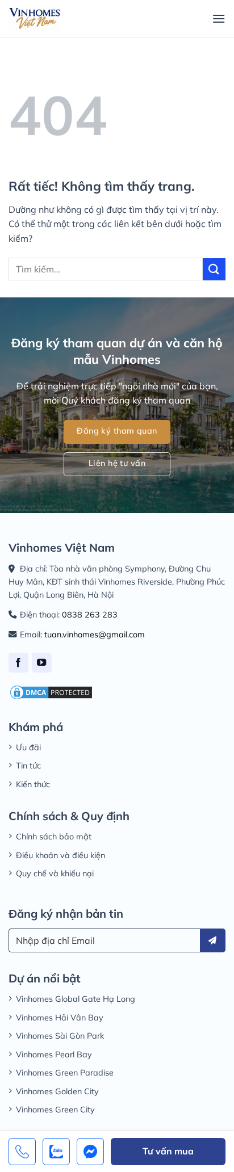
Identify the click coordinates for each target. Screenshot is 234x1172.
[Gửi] (214, 269)
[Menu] (218, 18)
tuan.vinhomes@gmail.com (94, 634)
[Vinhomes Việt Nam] (35, 18)
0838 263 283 (90, 615)
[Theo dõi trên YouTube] (42, 663)
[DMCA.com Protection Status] (51, 691)
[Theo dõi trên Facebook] (18, 663)
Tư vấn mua (168, 1151)
